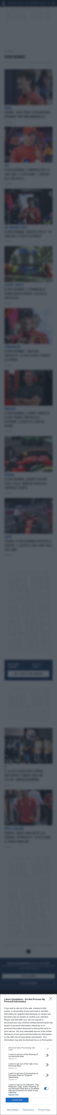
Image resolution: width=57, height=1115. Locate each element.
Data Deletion (13, 1110)
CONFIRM (17, 1100)
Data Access (28, 1110)
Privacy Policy (44, 1110)
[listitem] (28, 1049)
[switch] (46, 1055)
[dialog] (28, 1054)
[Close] (51, 999)
